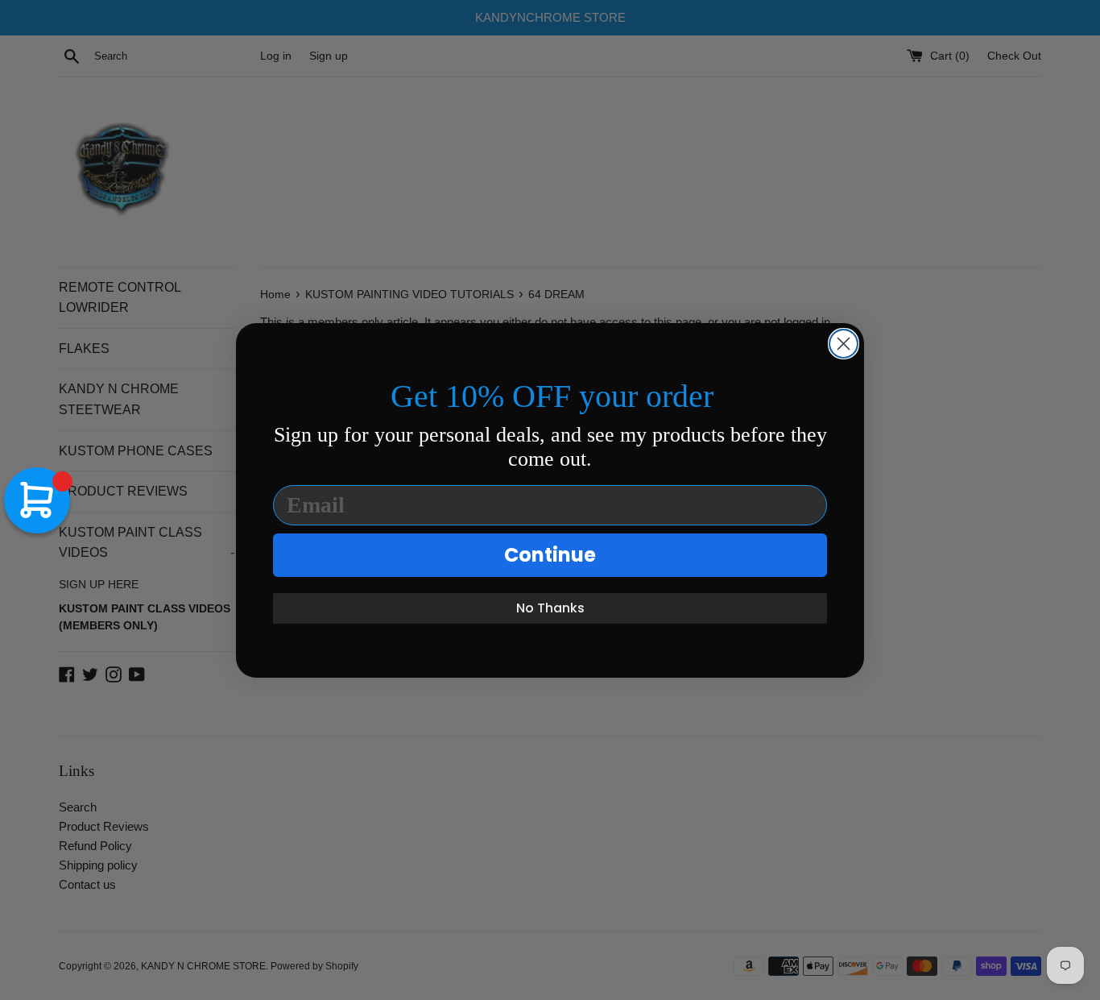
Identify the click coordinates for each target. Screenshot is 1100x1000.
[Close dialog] (843, 344)
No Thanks (550, 608)
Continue (550, 554)
